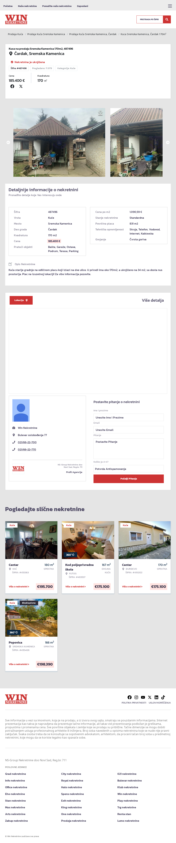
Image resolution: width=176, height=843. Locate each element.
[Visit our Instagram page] (136, 697)
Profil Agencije (74, 472)
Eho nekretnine (15, 794)
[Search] (167, 19)
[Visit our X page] (150, 697)
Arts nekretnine (15, 814)
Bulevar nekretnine (129, 780)
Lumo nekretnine (128, 821)
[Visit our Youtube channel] (143, 697)
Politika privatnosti (134, 703)
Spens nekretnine (72, 794)
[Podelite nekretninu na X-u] (21, 86)
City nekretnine (71, 774)
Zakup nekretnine (16, 821)
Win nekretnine (127, 794)
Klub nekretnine (127, 787)
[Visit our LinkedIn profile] (156, 697)
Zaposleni (82, 6)
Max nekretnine (15, 807)
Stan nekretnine (15, 801)
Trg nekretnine (126, 807)
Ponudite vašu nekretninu (57, 6)
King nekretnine (71, 807)
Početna (8, 6)
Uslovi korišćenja (160, 703)
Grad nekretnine (15, 774)
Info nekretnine (15, 780)
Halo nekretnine (71, 787)
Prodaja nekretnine (73, 821)
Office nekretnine (16, 787)
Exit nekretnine (71, 801)
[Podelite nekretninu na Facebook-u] (13, 86)
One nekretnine (71, 814)
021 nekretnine (126, 774)
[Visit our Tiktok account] (163, 697)
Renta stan (124, 814)
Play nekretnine (127, 801)
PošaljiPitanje (128, 479)
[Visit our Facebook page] (130, 697)
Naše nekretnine (27, 6)
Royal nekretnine (72, 780)
